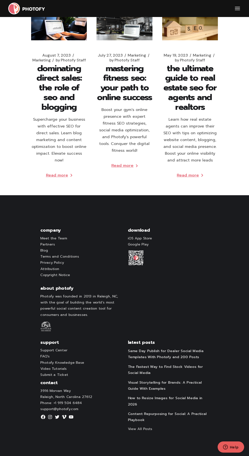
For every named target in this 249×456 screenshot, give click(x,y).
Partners (47, 244)
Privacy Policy (52, 262)
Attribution (49, 269)
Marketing (41, 60)
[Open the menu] (237, 8)
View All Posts (140, 429)
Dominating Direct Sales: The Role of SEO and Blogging (59, 87)
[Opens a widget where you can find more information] (230, 447)
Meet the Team (53, 238)
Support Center (53, 350)
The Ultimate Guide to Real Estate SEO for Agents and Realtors (189, 87)
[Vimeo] (64, 418)
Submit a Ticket (54, 375)
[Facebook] (43, 418)
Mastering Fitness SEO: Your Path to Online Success (124, 83)
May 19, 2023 (176, 55)
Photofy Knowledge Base (62, 362)
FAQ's (45, 356)
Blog (44, 250)
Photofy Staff (71, 60)
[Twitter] (57, 418)
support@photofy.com (59, 409)
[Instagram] (50, 418)
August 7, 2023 (56, 55)
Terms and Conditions (59, 256)
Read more (57, 175)
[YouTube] (71, 418)
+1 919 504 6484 (67, 403)
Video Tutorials (53, 369)
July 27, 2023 (110, 55)
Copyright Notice (55, 275)
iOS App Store (140, 238)
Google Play (138, 244)
